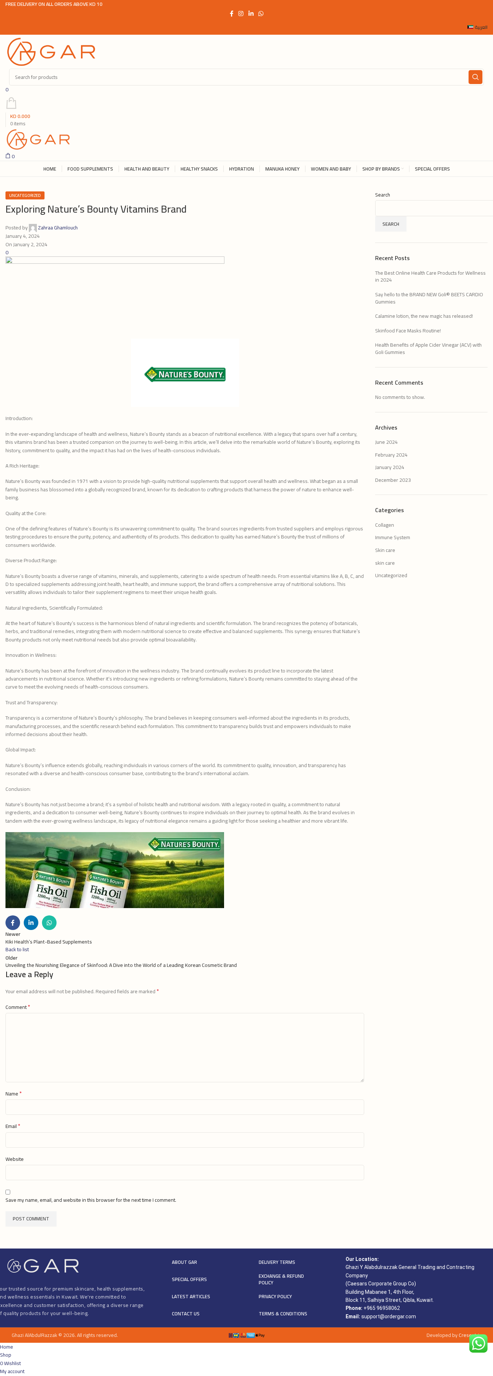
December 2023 (393, 480)
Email (12, 1126)
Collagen (384, 525)
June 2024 (386, 442)
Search (382, 195)
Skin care (385, 550)
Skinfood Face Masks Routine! (408, 330)
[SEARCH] (475, 77)
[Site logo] (51, 51)
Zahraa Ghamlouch (58, 227)
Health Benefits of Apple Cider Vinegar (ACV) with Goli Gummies (428, 348)
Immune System (392, 537)
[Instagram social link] (241, 13)
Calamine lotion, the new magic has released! (424, 316)
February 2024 (391, 455)
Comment (17, 1007)
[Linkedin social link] (251, 13)
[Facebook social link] (231, 13)
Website (14, 1159)
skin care (385, 563)
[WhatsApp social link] (261, 13)
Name (13, 1094)
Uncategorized (25, 195)
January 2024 (389, 467)
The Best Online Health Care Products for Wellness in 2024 (430, 276)
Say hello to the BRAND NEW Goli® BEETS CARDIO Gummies (429, 298)
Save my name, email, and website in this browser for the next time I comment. (90, 1200)
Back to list (17, 949)
